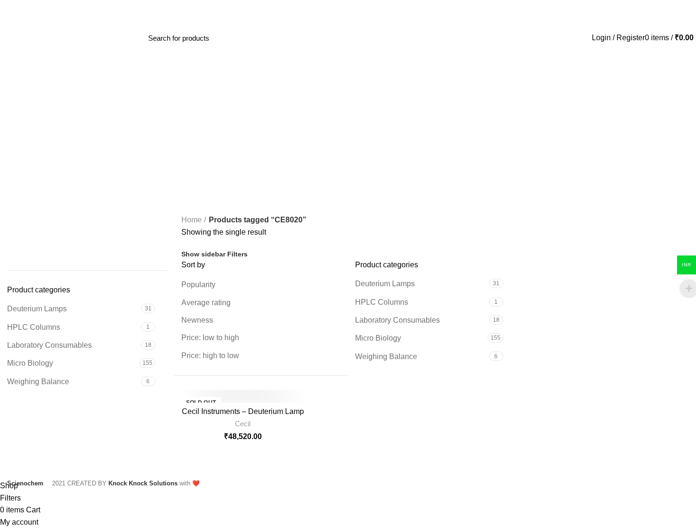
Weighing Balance (38, 382)
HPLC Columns (33, 327)
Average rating (206, 303)
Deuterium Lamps (37, 309)
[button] (13, 241)
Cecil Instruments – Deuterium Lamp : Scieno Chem (243, 415)
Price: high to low (210, 356)
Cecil (242, 424)
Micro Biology (30, 363)
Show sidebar (203, 254)
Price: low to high (210, 338)
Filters (237, 254)
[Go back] (348, 116)
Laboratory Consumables (49, 345)
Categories (352, 166)
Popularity (198, 285)
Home (191, 220)
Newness (197, 320)
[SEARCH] (253, 38)
